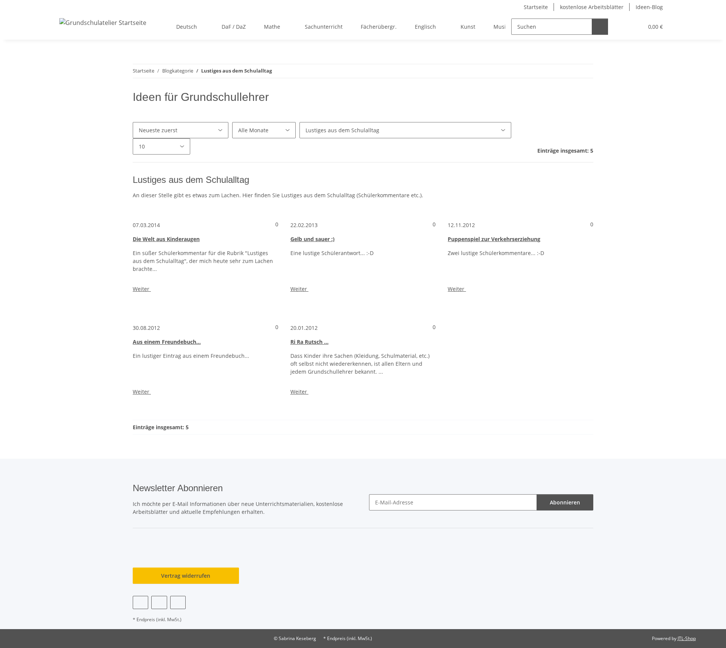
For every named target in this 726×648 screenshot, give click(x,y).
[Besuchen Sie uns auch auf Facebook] (140, 602)
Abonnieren (565, 502)
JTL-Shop (687, 638)
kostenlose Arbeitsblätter (592, 7)
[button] (622, 27)
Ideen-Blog (649, 7)
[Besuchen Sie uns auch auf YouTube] (159, 602)
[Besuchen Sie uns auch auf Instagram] (178, 602)
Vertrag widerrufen (185, 575)
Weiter (142, 288)
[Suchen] (600, 27)
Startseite (536, 7)
